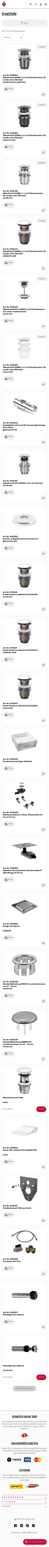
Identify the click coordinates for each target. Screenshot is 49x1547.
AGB (24, 1533)
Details (41, 1109)
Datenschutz (32, 1533)
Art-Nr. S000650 (22, 815)
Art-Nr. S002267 (17, 1207)
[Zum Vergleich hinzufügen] (43, 94)
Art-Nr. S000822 (22, 870)
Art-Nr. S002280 (12, 1260)
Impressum (16, 1533)
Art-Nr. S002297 (13, 1314)
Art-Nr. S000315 (17, 760)
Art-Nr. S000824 (11, 927)
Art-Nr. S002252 (20, 1151)
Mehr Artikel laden (24, 1388)
